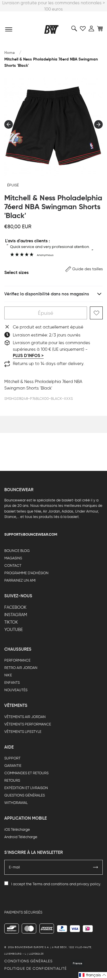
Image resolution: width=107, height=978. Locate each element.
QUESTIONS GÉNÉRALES (24, 795)
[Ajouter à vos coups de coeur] (96, 312)
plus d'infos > (28, 355)
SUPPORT (12, 758)
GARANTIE (12, 765)
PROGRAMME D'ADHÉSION (26, 573)
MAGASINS (13, 558)
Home (9, 52)
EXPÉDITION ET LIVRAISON (26, 788)
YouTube (13, 629)
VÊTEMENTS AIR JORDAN (25, 717)
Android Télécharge (20, 837)
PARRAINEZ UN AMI (20, 580)
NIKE (8, 675)
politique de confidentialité (35, 968)
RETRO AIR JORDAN (20, 668)
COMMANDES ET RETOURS (26, 773)
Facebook (15, 607)
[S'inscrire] (95, 867)
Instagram (15, 614)
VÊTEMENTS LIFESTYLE (22, 731)
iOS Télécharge (17, 829)
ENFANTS (12, 682)
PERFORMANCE (17, 660)
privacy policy (88, 884)
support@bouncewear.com (30, 534)
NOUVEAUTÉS (15, 690)
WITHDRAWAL (16, 802)
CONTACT (12, 565)
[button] (84, 269)
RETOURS (12, 780)
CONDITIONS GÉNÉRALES (28, 961)
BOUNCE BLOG (17, 551)
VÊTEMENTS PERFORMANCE (27, 724)
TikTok (11, 622)
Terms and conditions (50, 884)
